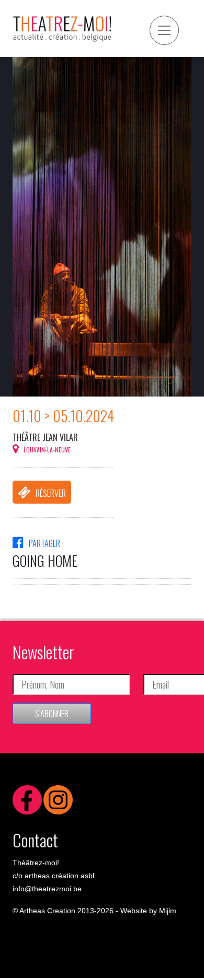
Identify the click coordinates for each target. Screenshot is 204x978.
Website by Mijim (148, 910)
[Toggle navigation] (164, 30)
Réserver (51, 493)
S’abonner (52, 713)
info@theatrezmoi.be (47, 888)
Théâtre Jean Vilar (45, 437)
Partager (44, 543)
